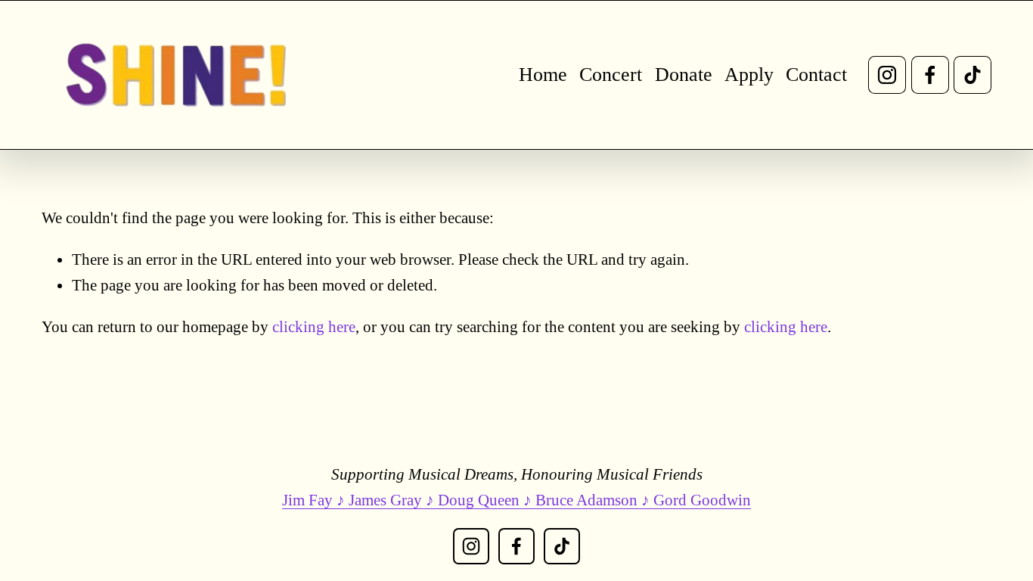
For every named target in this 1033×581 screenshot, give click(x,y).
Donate (683, 74)
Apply (749, 74)
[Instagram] (887, 75)
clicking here (313, 327)
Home (543, 74)
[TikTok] (972, 75)
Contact (816, 74)
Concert (610, 74)
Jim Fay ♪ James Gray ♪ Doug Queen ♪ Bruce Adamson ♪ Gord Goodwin (516, 500)
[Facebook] (930, 75)
